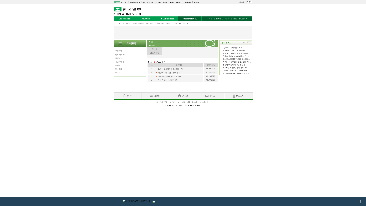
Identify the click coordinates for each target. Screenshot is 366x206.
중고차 (185, 23)
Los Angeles (124, 19)
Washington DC (135, 2)
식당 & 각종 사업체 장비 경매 (169, 73)
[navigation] (183, 2)
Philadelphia (187, 2)
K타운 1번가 (212, 19)
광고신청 (175, 102)
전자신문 (234, 19)
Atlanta (178, 2)
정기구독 (127, 96)
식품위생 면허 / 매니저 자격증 (169, 76)
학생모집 (149, 23)
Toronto (196, 2)
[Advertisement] (183, 32)
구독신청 (167, 102)
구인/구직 (126, 23)
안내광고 (183, 96)
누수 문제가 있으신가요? (167, 80)
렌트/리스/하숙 (138, 23)
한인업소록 (243, 19)
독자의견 (195, 102)
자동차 (226, 19)
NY (126, 2)
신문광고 (155, 96)
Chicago (158, 2)
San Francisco (148, 2)
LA (122, 2)
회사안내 (159, 102)
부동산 (169, 23)
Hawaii (172, 2)
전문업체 (177, 23)
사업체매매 (159, 23)
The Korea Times (180, 105)
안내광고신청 (185, 102)
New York (146, 19)
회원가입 (242, 2)
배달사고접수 (205, 102)
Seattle (165, 2)
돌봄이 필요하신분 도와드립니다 (170, 69)
